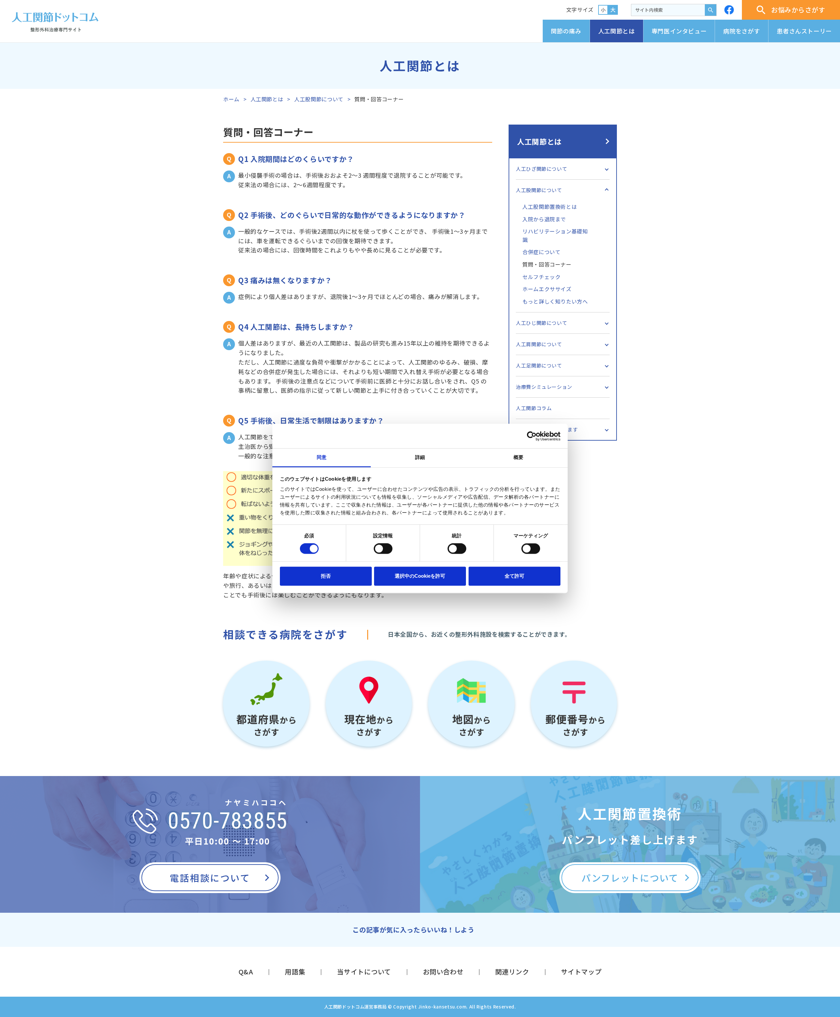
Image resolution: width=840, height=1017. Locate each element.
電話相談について (210, 877)
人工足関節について (539, 365)
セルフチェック (541, 277)
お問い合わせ (443, 971)
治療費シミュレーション (544, 386)
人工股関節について (319, 99)
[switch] (383, 549)
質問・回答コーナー (547, 264)
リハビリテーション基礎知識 (555, 235)
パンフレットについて (630, 877)
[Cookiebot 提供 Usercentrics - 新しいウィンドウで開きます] (531, 436)
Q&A (246, 971)
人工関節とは (616, 31)
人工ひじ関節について (541, 322)
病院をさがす (741, 31)
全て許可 (514, 576)
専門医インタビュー (679, 31)
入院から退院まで (544, 219)
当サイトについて (364, 971)
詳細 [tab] (420, 457)
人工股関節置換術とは (549, 206)
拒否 (326, 576)
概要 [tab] (518, 457)
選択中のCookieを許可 (420, 576)
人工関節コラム (534, 408)
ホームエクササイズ (547, 289)
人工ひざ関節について (541, 168)
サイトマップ (581, 971)
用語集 (295, 971)
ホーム (231, 99)
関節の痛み (566, 31)
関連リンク (512, 971)
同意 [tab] (321, 457)
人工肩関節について (539, 344)
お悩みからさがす (798, 9)
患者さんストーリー (804, 31)
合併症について (541, 252)
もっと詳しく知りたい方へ (555, 301)
